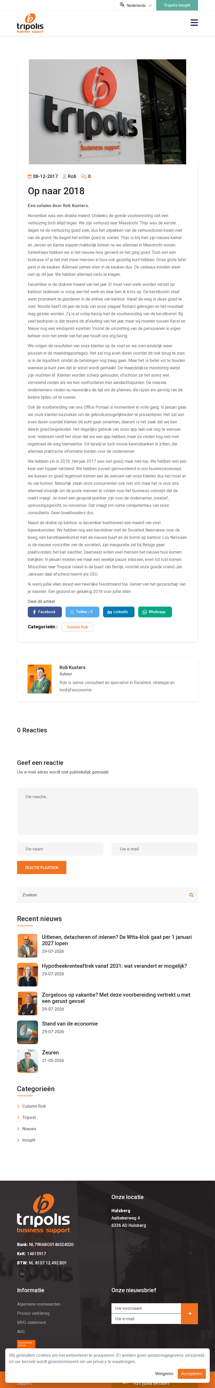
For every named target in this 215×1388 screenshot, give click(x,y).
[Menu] (194, 23)
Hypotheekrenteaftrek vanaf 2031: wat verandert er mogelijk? (114, 966)
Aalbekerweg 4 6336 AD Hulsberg (128, 1218)
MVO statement (31, 1322)
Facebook (46, 612)
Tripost (29, 1117)
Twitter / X (84, 612)
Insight (28, 1140)
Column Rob (77, 627)
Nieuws (29, 1128)
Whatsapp (157, 612)
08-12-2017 (45, 176)
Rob (71, 176)
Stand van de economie (70, 1024)
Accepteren (191, 1373)
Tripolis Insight (177, 5)
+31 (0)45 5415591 (152, 1383)
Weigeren (164, 1373)
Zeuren (50, 1052)
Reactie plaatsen (41, 868)
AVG (21, 1331)
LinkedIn (121, 612)
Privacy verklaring (33, 1313)
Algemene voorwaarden (38, 1304)
